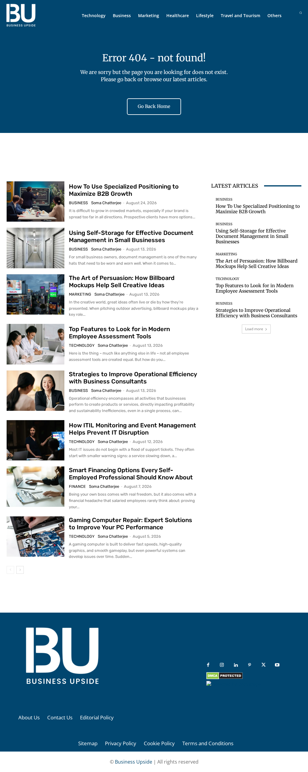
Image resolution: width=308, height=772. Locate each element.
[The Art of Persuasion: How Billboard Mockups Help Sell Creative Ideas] (35, 294)
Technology (81, 345)
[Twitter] (263, 665)
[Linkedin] (235, 665)
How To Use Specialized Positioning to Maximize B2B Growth (124, 190)
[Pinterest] (249, 665)
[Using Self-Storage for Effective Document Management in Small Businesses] (35, 248)
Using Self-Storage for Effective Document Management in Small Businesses (131, 236)
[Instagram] (222, 665)
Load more (254, 328)
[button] (300, 12)
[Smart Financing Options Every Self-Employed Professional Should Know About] (35, 486)
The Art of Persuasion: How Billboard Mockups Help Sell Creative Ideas (121, 281)
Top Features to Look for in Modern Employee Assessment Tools (119, 332)
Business (78, 203)
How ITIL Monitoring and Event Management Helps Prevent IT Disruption (132, 429)
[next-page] (20, 570)
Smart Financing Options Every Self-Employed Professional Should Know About (131, 473)
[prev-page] (10, 570)
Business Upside (133, 761)
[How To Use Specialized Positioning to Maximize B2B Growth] (35, 201)
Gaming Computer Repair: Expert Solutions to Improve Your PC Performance (130, 523)
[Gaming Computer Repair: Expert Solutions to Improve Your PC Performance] (35, 536)
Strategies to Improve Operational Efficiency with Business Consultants (133, 378)
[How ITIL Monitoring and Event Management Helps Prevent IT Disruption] (35, 440)
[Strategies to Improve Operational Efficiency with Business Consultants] (35, 391)
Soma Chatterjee (106, 203)
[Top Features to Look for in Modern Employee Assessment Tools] (35, 344)
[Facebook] (208, 665)
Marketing (80, 294)
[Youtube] (277, 665)
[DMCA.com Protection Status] (224, 677)
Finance (77, 486)
